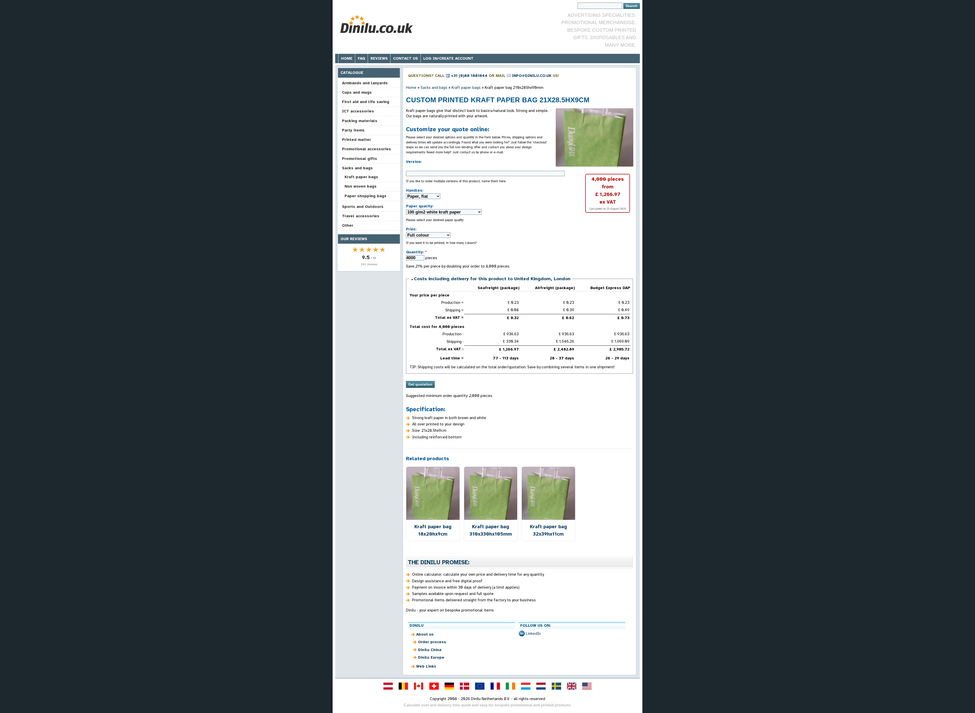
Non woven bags (361, 186)
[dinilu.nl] (541, 686)
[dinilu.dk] (465, 686)
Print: (411, 229)
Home (346, 58)
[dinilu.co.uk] (571, 686)
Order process (432, 642)
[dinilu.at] (388, 686)
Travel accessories (360, 216)
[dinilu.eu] (480, 686)
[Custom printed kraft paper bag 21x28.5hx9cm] (594, 137)
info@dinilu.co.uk (531, 75)
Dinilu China (429, 650)
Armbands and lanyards (365, 83)
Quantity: (416, 252)
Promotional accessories (366, 149)
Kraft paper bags (361, 177)
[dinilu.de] (449, 686)
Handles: (414, 190)
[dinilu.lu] (526, 686)
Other (347, 225)
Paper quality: (419, 206)
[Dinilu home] (376, 24)
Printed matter (356, 139)
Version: (414, 161)
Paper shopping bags (365, 196)
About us (425, 634)
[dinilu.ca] (419, 686)
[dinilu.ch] (434, 686)
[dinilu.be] (403, 686)
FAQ (361, 58)
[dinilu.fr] (495, 686)
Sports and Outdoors (362, 206)
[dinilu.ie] (510, 686)
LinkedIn (533, 633)
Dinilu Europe (431, 657)
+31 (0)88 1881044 (469, 75)
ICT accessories (358, 111)
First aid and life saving (365, 102)
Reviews (379, 58)
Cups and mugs (357, 92)
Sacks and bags (357, 168)
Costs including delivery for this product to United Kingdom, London (492, 278)
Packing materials (359, 121)
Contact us (405, 58)
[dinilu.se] (556, 686)
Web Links (426, 666)
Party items (353, 130)
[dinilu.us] (587, 686)
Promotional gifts (359, 158)
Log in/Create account (448, 58)
